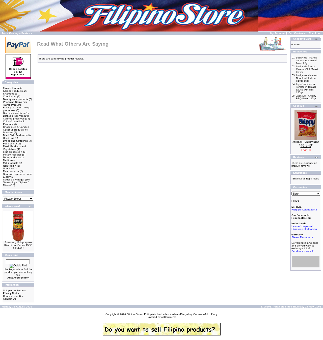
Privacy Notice (11, 293)
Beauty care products (15, 99)
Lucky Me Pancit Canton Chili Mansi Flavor (307, 69)
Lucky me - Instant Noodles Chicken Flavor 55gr (306, 78)
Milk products (10, 163)
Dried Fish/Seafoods (15, 135)
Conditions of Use (13, 296)
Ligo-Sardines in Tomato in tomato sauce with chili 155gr (306, 88)
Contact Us (9, 298)
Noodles (8, 168)
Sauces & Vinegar (13, 179)
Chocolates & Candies (16, 127)
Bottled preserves (13, 115)
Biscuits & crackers (14, 113)
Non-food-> (9, 165)
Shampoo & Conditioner (10, 95)
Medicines (9, 160)
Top (4, 33)
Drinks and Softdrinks (15, 140)
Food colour (10, 143)
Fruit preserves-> (12, 151)
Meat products (11, 157)
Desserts (8, 132)
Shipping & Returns (14, 290)
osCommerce (168, 317)
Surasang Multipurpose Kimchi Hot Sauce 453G (18, 243)
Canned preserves (13, 118)
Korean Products (13, 90)
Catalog (13, 33)
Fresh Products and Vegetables (14, 147)
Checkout (314, 33)
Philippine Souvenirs (15, 102)
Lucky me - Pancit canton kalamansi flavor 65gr (306, 60)
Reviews (26, 33)
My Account (277, 33)
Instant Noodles (12, 154)
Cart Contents (296, 33)
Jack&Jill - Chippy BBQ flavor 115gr (306, 97)
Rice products (11, 171)
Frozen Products (12, 88)
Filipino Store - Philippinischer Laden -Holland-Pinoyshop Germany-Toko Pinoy (172, 314)
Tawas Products (12, 104)
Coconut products (13, 129)
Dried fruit (8, 138)
